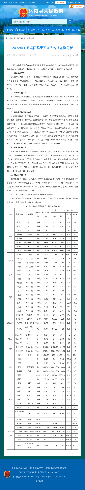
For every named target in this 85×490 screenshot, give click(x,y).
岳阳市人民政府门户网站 (28, 3)
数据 (23, 38)
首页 (19, 38)
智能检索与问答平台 (74, 3)
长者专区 (62, 3)
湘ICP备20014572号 (27, 472)
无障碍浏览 (50, 3)
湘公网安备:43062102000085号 (26, 477)
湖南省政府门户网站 (11, 3)
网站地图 (39, 481)
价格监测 (30, 38)
